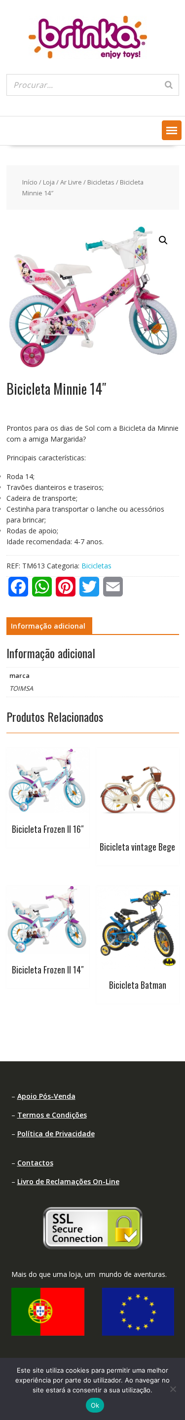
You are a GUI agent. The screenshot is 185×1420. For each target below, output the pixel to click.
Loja (49, 182)
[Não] (173, 1389)
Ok (95, 1405)
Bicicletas (100, 182)
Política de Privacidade (56, 1133)
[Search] (169, 85)
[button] (172, 130)
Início (29, 182)
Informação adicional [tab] (48, 626)
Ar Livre (71, 182)
